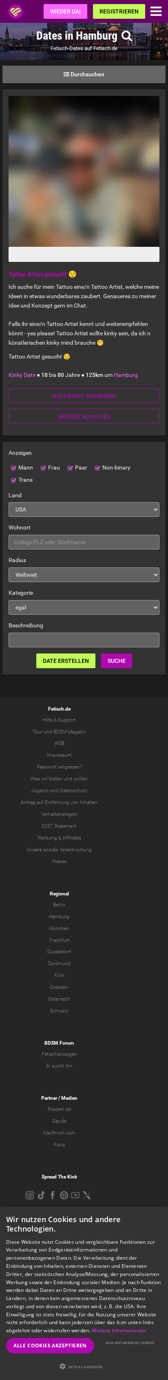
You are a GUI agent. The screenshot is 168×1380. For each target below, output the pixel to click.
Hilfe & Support (59, 720)
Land (15, 495)
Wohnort (20, 527)
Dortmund (59, 963)
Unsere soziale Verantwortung (59, 850)
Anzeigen (20, 453)
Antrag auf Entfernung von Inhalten (59, 802)
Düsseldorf (59, 952)
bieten (55, 779)
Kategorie (21, 592)
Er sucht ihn (59, 1066)
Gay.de (59, 1121)
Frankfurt (59, 940)
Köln (59, 975)
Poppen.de (59, 1109)
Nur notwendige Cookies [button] (130, 1342)
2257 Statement (59, 826)
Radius (17, 560)
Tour (37, 732)
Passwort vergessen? (59, 767)
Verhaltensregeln (59, 814)
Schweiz (59, 1011)
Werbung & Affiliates (59, 838)
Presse (59, 861)
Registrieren (119, 11)
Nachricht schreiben (84, 396)
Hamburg (126, 375)
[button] (84, 1366)
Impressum (59, 755)
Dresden (59, 987)
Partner (49, 1098)
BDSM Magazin (69, 732)
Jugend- (40, 790)
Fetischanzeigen (59, 1054)
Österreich (59, 999)
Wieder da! (65, 11)
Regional (59, 894)
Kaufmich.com (59, 1133)
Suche (117, 661)
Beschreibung (26, 625)
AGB (59, 743)
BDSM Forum (59, 1043)
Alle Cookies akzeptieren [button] (50, 1345)
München (59, 928)
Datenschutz (73, 790)
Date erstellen (66, 661)
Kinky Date (22, 375)
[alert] (84, 1293)
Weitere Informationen (119, 1330)
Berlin (59, 905)
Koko (59, 1144)
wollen (80, 779)
